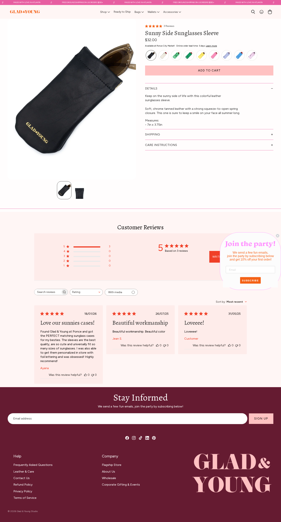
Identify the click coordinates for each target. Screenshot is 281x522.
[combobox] (86, 292)
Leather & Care (23, 471)
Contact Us (21, 478)
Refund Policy (22, 484)
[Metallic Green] (176, 55)
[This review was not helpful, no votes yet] (92, 375)
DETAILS (151, 88)
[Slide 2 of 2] (79, 190)
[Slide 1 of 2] (64, 190)
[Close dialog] (277, 236)
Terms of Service (25, 498)
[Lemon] (201, 55)
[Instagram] (134, 438)
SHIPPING (152, 134)
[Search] (253, 11)
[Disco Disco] (164, 55)
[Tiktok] (140, 438)
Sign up (261, 418)
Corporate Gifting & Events (121, 484)
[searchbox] (47, 292)
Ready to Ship (122, 11)
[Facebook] (127, 438)
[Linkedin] (147, 438)
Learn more (211, 45)
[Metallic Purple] (227, 55)
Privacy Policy (22, 491)
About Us (108, 471)
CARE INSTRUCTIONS (161, 145)
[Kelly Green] (189, 55)
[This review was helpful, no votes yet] (85, 375)
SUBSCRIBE (250, 280)
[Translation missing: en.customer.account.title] (261, 11)
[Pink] (214, 55)
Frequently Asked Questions (33, 465)
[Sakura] (252, 55)
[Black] (151, 55)
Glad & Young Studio (27, 511)
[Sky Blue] (239, 55)
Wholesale (109, 478)
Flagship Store (111, 465)
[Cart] (269, 11)
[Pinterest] (154, 438)
